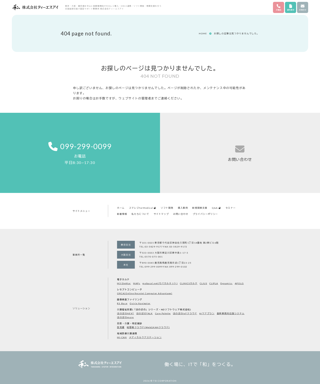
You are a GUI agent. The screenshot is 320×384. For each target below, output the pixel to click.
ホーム (121, 207)
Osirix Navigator (140, 303)
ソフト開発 (167, 207)
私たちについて (140, 214)
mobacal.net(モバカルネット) (160, 283)
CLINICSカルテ (188, 283)
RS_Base (122, 303)
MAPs (136, 283)
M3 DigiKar (124, 283)
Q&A (215, 207)
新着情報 (122, 214)
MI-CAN (122, 337)
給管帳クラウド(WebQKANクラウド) (148, 327)
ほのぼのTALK (144, 313)
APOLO (239, 283)
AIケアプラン (206, 313)
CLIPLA (213, 283)
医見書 (121, 327)
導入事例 (183, 207)
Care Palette (163, 313)
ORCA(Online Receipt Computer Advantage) (144, 293)
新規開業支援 (199, 207)
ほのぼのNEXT (125, 313)
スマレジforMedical (141, 207)
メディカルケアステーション (145, 337)
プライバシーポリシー (205, 214)
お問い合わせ (180, 214)
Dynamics (226, 283)
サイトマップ (161, 214)
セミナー (231, 207)
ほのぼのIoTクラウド (185, 313)
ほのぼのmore (125, 317)
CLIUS (203, 283)
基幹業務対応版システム (231, 313)
